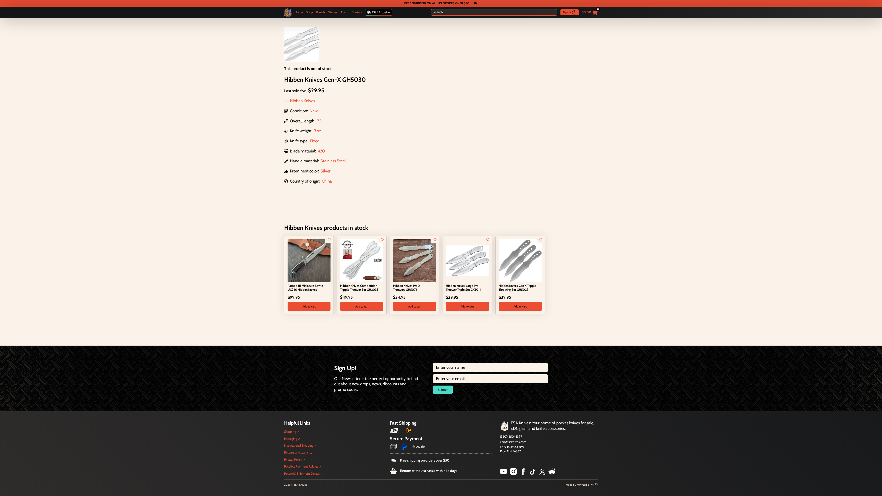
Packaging (290, 438)
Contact (357, 12)
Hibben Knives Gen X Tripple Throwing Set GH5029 (517, 287)
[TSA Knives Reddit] (551, 473)
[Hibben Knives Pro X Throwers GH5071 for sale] (414, 260)
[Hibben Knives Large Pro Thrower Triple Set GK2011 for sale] (467, 260)
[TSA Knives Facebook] (523, 473)
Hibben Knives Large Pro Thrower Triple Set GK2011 (463, 287)
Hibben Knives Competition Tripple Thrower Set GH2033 (359, 287)
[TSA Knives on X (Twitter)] (542, 473)
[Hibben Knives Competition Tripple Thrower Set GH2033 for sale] (361, 260)
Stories (332, 12)
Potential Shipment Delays (302, 473)
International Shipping (299, 445)
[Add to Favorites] (329, 239)
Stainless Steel (333, 160)
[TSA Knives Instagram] (513, 473)
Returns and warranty (298, 452)
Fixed (314, 141)
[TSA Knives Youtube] (503, 473)
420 (321, 151)
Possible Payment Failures (301, 466)
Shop (309, 12)
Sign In (567, 12)
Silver (326, 171)
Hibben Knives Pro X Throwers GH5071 (406, 287)
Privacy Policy (293, 459)
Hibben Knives (302, 100)
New (314, 110)
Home (299, 12)
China (327, 181)
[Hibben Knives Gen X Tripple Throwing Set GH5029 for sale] (520, 260)
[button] (309, 306)
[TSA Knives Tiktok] (532, 473)
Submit (443, 390)
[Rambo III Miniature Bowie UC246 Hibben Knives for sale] (309, 260)
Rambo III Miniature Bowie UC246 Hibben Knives (305, 287)
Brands (320, 12)
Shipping (290, 431)
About (345, 12)
